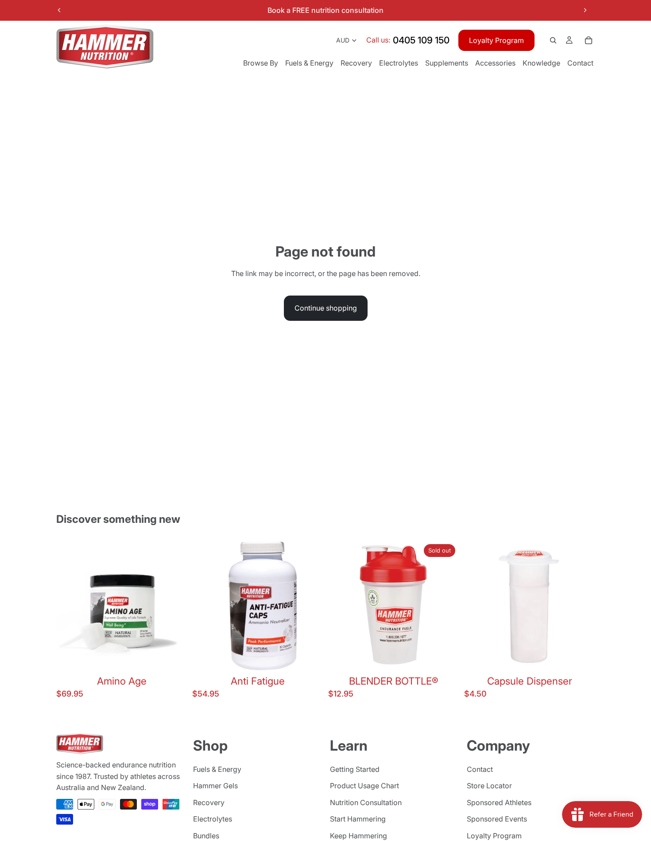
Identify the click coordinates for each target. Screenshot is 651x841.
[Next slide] (585, 10)
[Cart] (588, 40)
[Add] (173, 658)
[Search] (553, 40)
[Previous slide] (59, 10)
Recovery (209, 802)
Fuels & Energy (217, 769)
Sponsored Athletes (499, 802)
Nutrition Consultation (366, 802)
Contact (480, 769)
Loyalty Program (496, 40)
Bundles (206, 835)
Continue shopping (325, 308)
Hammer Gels (215, 786)
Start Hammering (358, 819)
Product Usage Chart (364, 786)
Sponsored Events (497, 819)
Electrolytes (212, 819)
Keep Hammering (358, 835)
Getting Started (355, 769)
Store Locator (489, 786)
